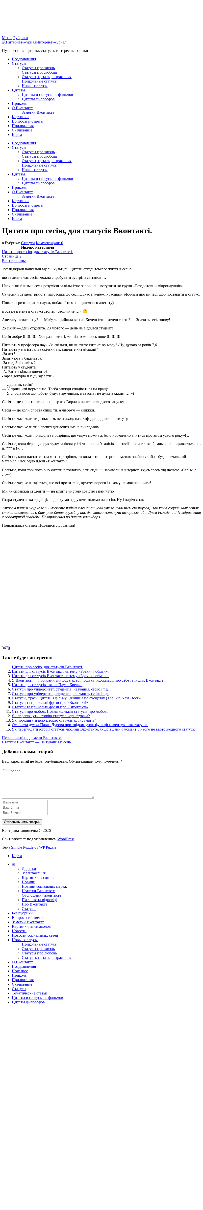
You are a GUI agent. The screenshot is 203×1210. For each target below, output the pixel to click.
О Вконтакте (22, 108)
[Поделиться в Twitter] (39, 643)
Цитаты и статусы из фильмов (47, 94)
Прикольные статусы (39, 81)
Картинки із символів (40, 877)
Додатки (29, 868)
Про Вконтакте (34, 904)
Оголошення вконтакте (41, 895)
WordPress (65, 839)
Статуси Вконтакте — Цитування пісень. (37, 742)
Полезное (20, 971)
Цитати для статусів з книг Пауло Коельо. (47, 685)
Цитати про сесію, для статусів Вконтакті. (37, 252)
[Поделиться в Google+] (114, 605)
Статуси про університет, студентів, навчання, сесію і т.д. (60, 689)
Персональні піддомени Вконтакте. (32, 737)
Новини (28, 882)
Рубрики (20, 38)
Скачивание (22, 130)
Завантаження (34, 873)
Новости (19, 931)
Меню (7, 38)
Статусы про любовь (39, 72)
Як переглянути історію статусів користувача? (51, 716)
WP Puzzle (47, 847)
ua (14, 864)
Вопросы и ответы (27, 121)
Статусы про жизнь (38, 68)
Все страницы (14, 261)
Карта (17, 134)
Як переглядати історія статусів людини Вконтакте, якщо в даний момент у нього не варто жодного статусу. (103, 729)
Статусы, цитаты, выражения (47, 77)
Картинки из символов (31, 926)
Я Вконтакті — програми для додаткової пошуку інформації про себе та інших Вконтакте (87, 680)
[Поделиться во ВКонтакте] (114, 567)
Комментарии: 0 (49, 243)
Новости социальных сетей (35, 935)
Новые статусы (35, 86)
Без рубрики (22, 913)
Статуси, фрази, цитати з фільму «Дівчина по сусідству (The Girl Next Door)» (77, 698)
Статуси (28, 243)
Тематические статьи (29, 993)
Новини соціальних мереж (44, 886)
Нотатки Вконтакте (38, 891)
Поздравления (24, 59)
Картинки (20, 117)
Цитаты (18, 90)
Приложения (23, 126)
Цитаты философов (38, 99)
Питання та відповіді (39, 900)
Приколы (19, 103)
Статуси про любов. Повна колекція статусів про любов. (60, 711)
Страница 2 (12, 256)
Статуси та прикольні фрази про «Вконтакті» (50, 702)
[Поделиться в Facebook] (39, 567)
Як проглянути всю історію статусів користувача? (54, 720)
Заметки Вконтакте (38, 112)
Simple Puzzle (22, 847)
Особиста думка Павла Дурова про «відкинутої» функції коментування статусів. (80, 725)
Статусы (19, 63)
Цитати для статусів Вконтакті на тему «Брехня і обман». (60, 671)
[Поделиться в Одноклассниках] (39, 605)
